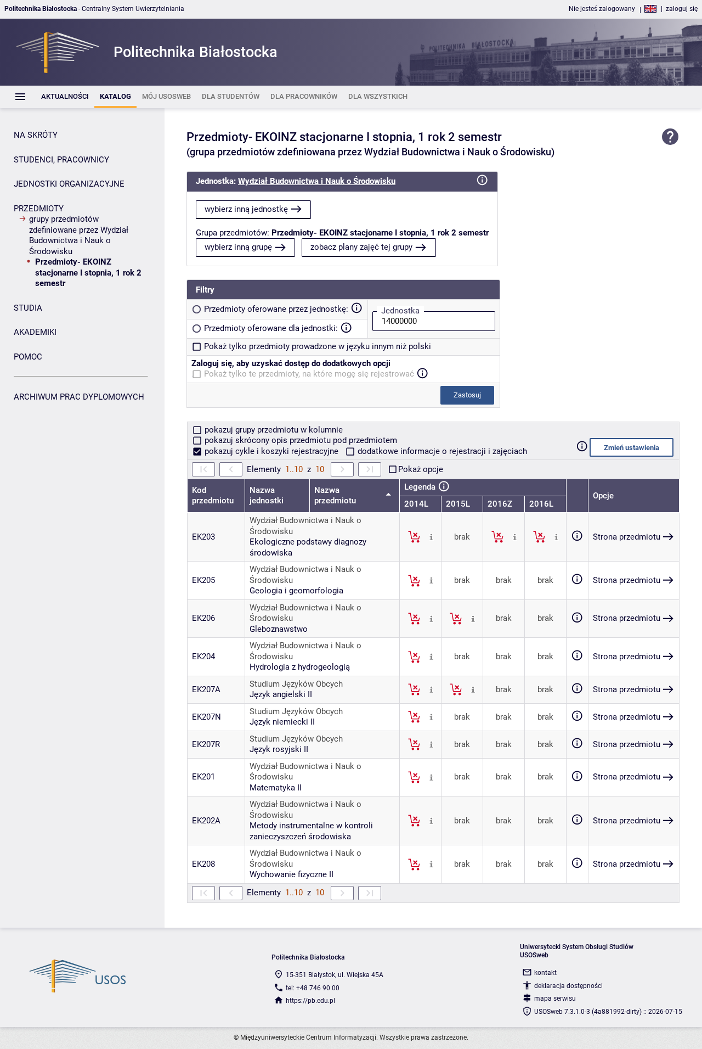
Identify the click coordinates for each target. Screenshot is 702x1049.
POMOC (28, 357)
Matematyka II (276, 788)
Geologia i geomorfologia (296, 591)
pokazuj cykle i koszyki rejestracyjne (271, 451)
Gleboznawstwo (279, 629)
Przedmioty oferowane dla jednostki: (271, 328)
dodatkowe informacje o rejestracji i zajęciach (441, 451)
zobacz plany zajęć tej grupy (361, 247)
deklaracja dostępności (568, 986)
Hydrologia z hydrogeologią (300, 667)
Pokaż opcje (420, 469)
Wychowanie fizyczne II (291, 874)
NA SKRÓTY (36, 135)
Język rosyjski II (279, 749)
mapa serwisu (555, 998)
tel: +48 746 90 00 (312, 988)
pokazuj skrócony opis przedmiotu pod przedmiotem (299, 440)
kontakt (545, 973)
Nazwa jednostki (267, 495)
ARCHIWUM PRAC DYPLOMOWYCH (79, 397)
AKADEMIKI (35, 332)
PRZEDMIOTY (39, 209)
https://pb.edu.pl (310, 1001)
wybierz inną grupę (238, 247)
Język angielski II (281, 694)
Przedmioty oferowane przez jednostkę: (276, 309)
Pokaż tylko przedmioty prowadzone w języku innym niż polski (317, 346)
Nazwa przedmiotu (336, 495)
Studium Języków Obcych (296, 684)
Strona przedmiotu (626, 537)
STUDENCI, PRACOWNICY (61, 160)
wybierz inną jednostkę (246, 209)
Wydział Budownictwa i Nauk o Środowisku (316, 181)
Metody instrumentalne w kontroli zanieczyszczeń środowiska (311, 831)
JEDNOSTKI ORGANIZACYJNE (69, 184)
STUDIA (28, 308)
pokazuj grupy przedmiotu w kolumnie (272, 430)
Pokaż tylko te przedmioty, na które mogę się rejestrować (309, 374)
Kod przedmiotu (213, 495)
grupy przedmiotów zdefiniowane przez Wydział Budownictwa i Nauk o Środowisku (78, 235)
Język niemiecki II (282, 722)
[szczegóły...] (431, 536)
